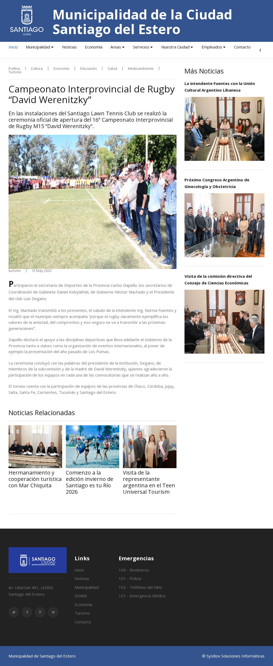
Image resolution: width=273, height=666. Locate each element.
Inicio (13, 47)
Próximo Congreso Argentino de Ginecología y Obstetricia (216, 183)
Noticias (69, 47)
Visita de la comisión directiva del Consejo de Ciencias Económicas (218, 279)
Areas (115, 47)
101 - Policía (130, 578)
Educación (88, 68)
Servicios (141, 47)
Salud (112, 68)
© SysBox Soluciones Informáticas (233, 656)
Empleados (212, 47)
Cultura (37, 68)
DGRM (81, 595)
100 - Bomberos (134, 570)
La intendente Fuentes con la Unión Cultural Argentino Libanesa (219, 87)
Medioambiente (141, 68)
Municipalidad (38, 47)
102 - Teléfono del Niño (140, 587)
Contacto (242, 47)
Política (14, 68)
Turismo (15, 72)
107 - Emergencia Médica (142, 595)
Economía (93, 47)
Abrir (224, 129)
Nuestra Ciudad (175, 47)
